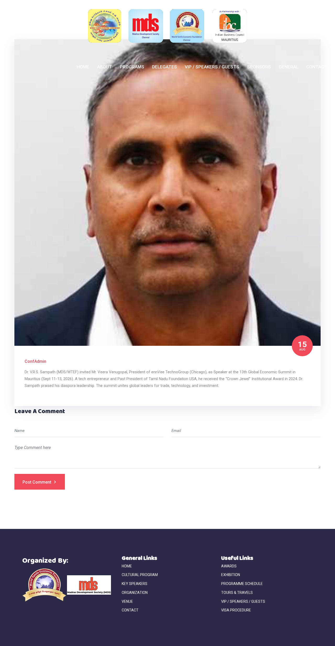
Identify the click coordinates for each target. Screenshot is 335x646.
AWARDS (229, 566)
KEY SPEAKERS (134, 584)
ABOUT (104, 66)
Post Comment (37, 482)
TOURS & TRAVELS (237, 592)
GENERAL (288, 66)
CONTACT (316, 66)
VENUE (127, 601)
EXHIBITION (230, 575)
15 (302, 345)
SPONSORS (259, 66)
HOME (83, 66)
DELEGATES (164, 66)
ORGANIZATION (135, 592)
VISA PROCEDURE (236, 610)
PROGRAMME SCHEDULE (242, 584)
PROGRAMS (132, 66)
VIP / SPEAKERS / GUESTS (212, 66)
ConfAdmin (35, 361)
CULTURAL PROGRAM (140, 575)
